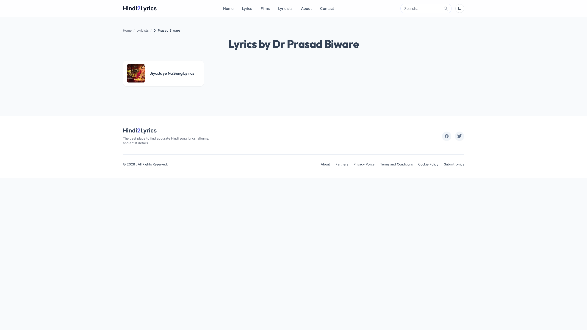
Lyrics (247, 8)
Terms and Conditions (396, 164)
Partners (341, 164)
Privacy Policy (364, 164)
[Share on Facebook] (446, 136)
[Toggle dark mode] (459, 8)
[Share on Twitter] (459, 136)
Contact (327, 8)
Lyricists (285, 8)
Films (265, 8)
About (306, 8)
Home (228, 8)
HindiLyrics (140, 8)
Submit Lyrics (454, 164)
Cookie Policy (428, 164)
